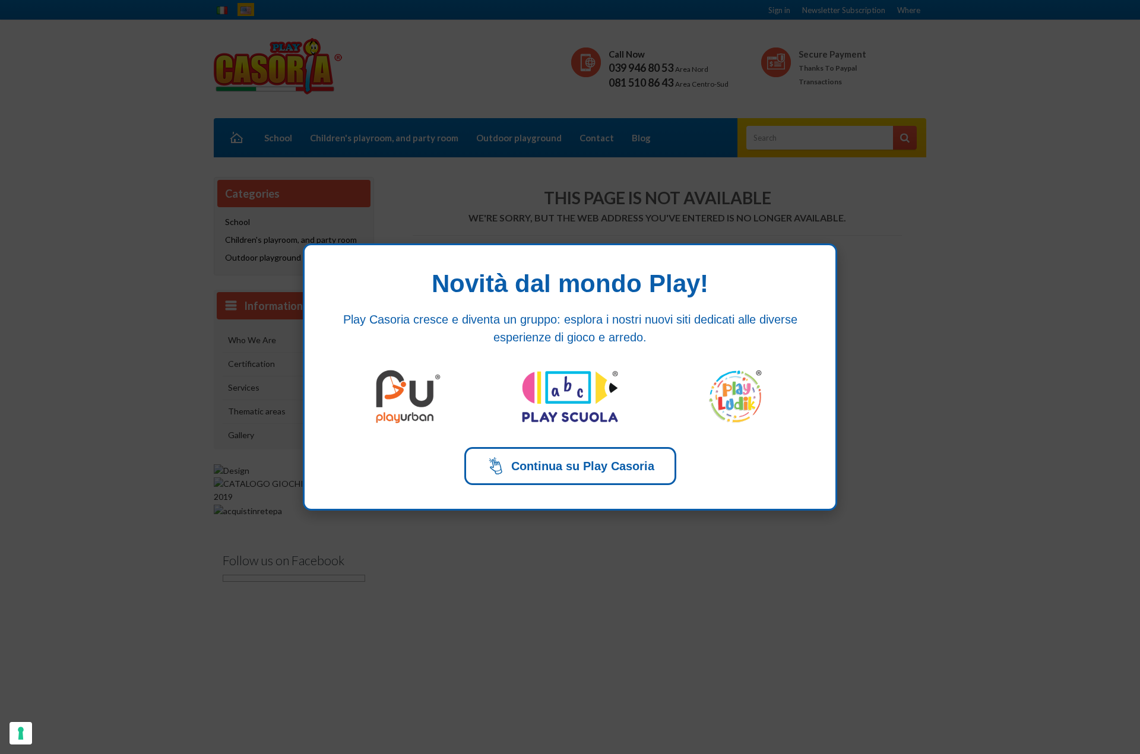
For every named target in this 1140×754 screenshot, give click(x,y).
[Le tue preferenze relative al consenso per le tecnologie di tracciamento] (21, 733)
